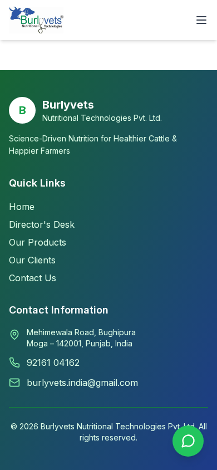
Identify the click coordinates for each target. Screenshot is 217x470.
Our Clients (32, 260)
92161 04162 (53, 362)
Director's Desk (42, 224)
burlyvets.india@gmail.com (82, 382)
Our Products (37, 242)
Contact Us (32, 277)
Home (21, 206)
